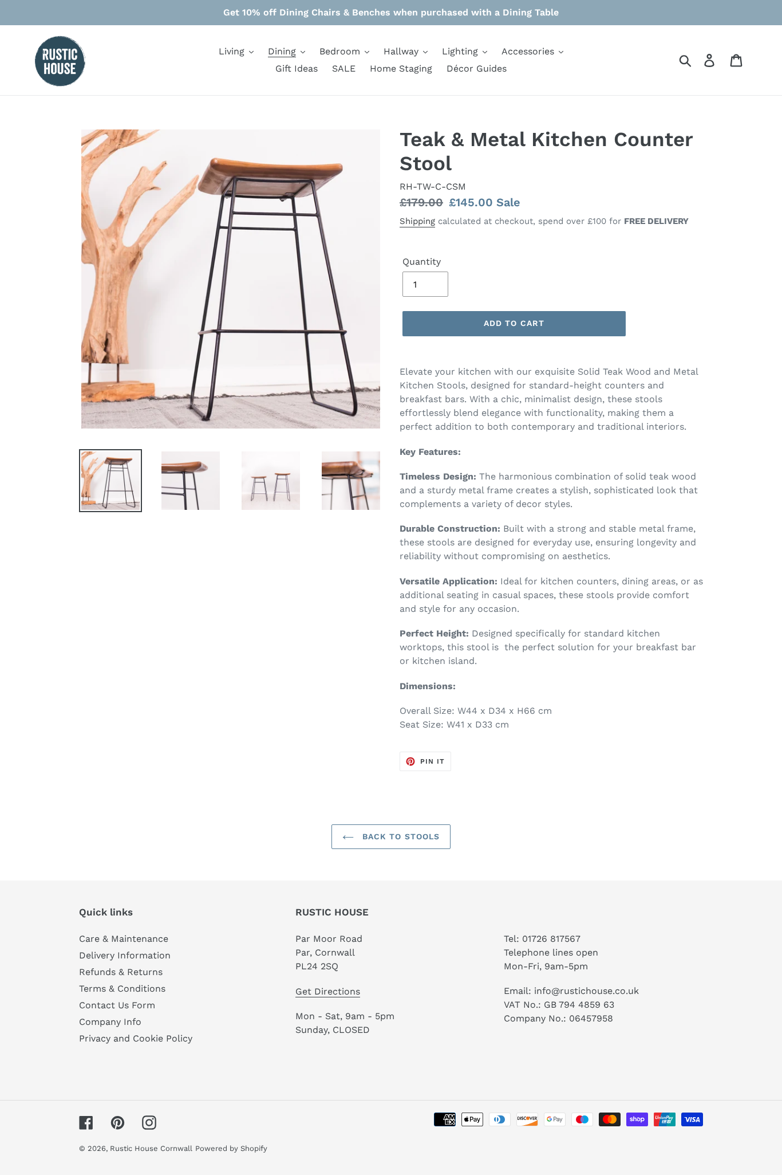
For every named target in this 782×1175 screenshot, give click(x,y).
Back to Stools (400, 836)
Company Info (110, 1021)
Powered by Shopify (231, 1148)
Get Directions (327, 991)
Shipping (417, 221)
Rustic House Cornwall (151, 1148)
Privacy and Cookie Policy (135, 1038)
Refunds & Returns (121, 971)
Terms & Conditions (122, 988)
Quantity (421, 261)
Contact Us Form (117, 1005)
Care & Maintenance (123, 938)
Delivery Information (125, 955)
